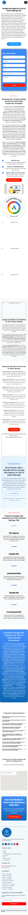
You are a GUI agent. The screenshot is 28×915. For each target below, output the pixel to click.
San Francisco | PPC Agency (8, 885)
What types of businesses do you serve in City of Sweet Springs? (13, 717)
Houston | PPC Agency (7, 879)
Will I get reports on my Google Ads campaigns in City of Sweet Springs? (13, 731)
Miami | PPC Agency (6, 882)
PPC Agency (14, 533)
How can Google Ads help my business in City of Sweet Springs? (13, 721)
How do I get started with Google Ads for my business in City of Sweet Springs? (12, 750)
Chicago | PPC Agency (7, 875)
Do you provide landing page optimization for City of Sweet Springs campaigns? (12, 746)
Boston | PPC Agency (6, 874)
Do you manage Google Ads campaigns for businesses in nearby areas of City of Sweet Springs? (12, 735)
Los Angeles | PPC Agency (8, 880)
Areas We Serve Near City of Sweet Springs (14, 764)
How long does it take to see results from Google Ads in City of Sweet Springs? (11, 728)
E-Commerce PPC (14, 612)
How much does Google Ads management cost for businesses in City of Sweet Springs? (13, 743)
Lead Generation (14, 573)
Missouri (15, 685)
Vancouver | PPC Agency (7, 889)
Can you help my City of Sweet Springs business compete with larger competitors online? (13, 739)
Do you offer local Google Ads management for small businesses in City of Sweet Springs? (13, 724)
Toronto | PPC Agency (7, 887)
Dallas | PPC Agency (6, 877)
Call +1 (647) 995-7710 (14, 493)
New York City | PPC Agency (8, 884)
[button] (14, 717)
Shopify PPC (14, 554)
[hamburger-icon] (25, 2)
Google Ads (14, 592)
